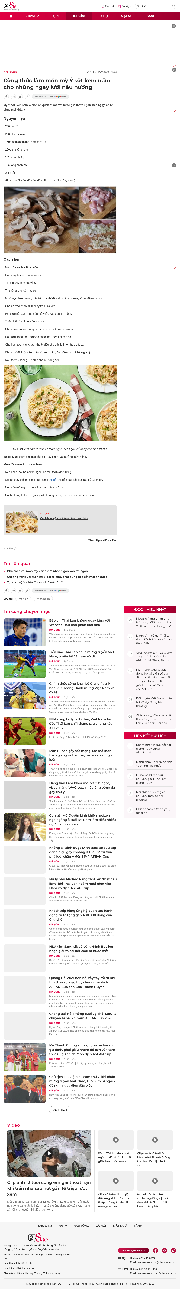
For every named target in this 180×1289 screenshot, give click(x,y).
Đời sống (79, 16)
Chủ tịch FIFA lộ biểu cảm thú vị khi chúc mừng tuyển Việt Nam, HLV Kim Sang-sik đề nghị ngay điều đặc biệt (82, 1081)
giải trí (151, 779)
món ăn (23, 598)
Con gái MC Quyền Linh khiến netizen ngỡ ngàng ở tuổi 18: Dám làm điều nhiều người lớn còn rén (82, 820)
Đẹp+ (55, 16)
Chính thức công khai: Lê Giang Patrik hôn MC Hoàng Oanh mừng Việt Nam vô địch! (82, 688)
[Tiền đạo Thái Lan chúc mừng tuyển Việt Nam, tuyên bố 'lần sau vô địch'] (25, 664)
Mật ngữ (128, 16)
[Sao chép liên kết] (27, 96)
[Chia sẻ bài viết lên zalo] (13, 96)
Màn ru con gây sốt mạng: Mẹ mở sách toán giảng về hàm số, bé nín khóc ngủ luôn (80, 755)
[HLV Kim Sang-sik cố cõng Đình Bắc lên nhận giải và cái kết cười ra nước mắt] (25, 958)
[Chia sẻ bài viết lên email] (20, 96)
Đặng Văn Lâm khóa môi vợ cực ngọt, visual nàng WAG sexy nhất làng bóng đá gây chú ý (82, 787)
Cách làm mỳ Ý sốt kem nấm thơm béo (64, 518)
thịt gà (52, 479)
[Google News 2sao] (50, 96)
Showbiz (32, 16)
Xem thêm (60, 1109)
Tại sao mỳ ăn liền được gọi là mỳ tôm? (35, 582)
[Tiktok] (173, 1250)
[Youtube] (164, 1250)
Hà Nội (122, 1258)
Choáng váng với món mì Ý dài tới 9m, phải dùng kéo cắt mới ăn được (57, 577)
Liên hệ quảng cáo (133, 1250)
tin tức (156, 744)
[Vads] (174, 66)
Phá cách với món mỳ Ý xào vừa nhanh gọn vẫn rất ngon (47, 571)
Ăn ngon (44, 513)
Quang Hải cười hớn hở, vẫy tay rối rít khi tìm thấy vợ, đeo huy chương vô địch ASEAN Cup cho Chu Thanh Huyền (82, 982)
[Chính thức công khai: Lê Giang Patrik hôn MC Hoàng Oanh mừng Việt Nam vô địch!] (25, 696)
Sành (151, 16)
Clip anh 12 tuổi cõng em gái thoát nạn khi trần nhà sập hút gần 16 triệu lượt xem (49, 1188)
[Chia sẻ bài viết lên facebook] (6, 96)
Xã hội (104, 16)
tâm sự (153, 796)
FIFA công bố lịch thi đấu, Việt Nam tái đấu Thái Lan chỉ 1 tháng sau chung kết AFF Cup (80, 723)
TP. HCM (123, 1269)
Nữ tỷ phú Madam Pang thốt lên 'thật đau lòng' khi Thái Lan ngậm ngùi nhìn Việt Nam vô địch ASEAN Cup (83, 883)
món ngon (43, 598)
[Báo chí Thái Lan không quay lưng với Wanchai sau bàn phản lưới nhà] (25, 632)
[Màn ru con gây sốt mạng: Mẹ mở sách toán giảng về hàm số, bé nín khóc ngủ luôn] (25, 763)
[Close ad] (174, 26)
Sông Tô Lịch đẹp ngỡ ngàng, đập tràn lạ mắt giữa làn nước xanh (114, 1157)
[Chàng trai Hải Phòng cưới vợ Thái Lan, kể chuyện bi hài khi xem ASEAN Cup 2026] (25, 1026)
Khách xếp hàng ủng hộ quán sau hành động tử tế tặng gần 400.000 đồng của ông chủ (80, 915)
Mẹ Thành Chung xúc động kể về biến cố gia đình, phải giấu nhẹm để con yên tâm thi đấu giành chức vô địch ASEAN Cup (82, 1049)
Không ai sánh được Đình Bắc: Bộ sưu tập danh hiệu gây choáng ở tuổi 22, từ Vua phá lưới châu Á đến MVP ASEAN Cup (82, 852)
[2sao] (11, 16)
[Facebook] (155, 1250)
